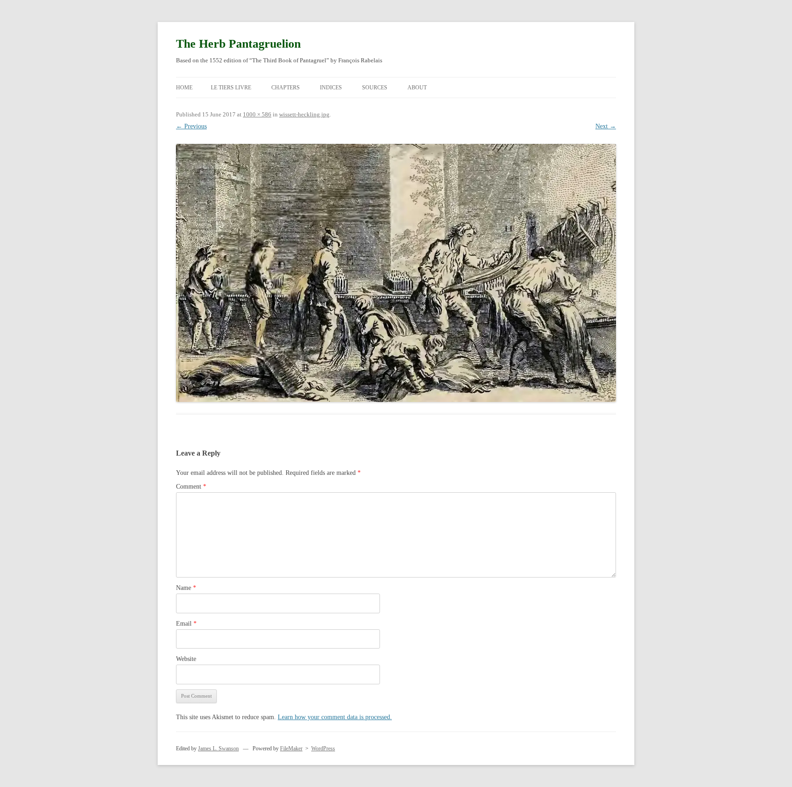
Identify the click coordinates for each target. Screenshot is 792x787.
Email (186, 623)
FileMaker (291, 748)
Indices (331, 87)
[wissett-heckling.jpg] (396, 273)
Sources (374, 87)
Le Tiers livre (231, 87)
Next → (605, 126)
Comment (191, 486)
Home (184, 87)
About (417, 87)
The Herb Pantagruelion (238, 43)
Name (186, 587)
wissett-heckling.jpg (304, 114)
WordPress (323, 748)
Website (186, 658)
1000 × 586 (257, 114)
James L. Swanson (218, 748)
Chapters (285, 87)
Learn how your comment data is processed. (335, 717)
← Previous (191, 126)
